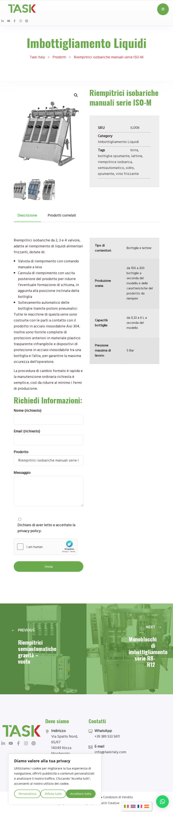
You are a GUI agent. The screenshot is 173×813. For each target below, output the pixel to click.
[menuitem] (126, 806)
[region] (54, 779)
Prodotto (21, 452)
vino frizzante (127, 174)
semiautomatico (111, 168)
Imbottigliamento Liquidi (118, 142)
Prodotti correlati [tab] (62, 215)
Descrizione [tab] (27, 215)
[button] (76, 95)
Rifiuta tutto (53, 794)
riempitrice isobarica (115, 162)
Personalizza (27, 794)
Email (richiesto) (27, 431)
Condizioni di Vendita (118, 798)
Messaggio (22, 473)
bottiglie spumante (114, 156)
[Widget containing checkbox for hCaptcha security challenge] (45, 547)
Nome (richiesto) (27, 411)
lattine (136, 156)
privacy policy (29, 531)
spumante (106, 174)
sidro (130, 168)
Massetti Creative (107, 804)
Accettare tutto (80, 794)
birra (134, 150)
